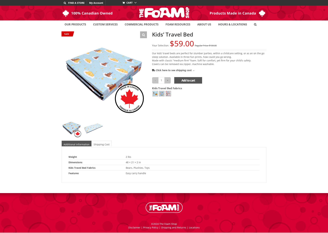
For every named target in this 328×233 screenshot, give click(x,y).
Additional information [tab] (77, 144)
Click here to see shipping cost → (175, 70)
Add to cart (188, 80)
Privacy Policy (150, 227)
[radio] (155, 93)
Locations (194, 227)
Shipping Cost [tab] (102, 144)
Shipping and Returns (173, 227)
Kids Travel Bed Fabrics (167, 88)
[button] (255, 24)
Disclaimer (134, 227)
